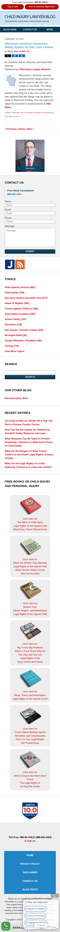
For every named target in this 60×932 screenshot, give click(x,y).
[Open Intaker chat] (27, 930)
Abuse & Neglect (17, 303)
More (50, 29)
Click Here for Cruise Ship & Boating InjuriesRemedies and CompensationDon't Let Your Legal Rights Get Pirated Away (30, 735)
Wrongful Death (16, 335)
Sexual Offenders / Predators (23, 340)
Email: (8, 209)
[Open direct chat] (53, 896)
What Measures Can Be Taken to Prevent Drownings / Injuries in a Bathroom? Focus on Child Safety (28, 442)
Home (21, 129)
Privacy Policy (30, 864)
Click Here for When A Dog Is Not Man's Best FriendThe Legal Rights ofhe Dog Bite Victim (30, 779)
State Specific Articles (20, 287)
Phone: (8, 218)
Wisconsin (50, 112)
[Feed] (20, 264)
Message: (10, 226)
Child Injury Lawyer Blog (30, 18)
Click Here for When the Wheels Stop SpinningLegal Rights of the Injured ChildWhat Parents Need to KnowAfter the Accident (30, 566)
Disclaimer (30, 872)
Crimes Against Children (21, 308)
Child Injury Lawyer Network (34, 69)
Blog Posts (30, 889)
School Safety (15, 319)
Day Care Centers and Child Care (32, 112)
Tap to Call (12, 6)
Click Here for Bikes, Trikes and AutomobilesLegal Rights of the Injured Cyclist (30, 695)
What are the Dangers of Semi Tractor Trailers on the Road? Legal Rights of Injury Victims (29, 455)
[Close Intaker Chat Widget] (57, 896)
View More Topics (14, 351)
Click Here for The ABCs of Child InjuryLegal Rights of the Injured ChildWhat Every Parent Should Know (30, 524)
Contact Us (30, 29)
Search (30, 377)
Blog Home (10, 29)
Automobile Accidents (20, 314)
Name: (8, 201)
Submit (30, 251)
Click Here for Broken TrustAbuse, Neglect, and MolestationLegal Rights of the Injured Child (30, 608)
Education (13, 324)
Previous (10, 129)
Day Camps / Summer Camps (24, 330)
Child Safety (16, 112)
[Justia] (10, 264)
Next (30, 129)
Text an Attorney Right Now (42, 6)
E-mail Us (30, 841)
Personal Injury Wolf (16, 398)
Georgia (11, 346)
